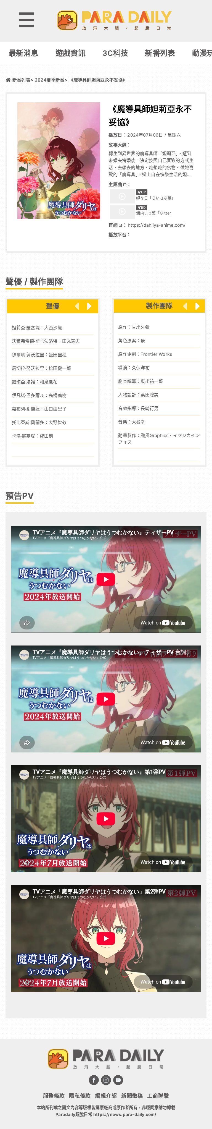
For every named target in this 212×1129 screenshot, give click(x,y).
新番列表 (160, 53)
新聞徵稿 (132, 1096)
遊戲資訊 (70, 53)
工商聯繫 (158, 1096)
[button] (89, 306)
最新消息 (24, 53)
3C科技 (115, 53)
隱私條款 (80, 1096)
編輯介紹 (106, 1096)
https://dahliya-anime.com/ (157, 225)
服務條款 (54, 1096)
